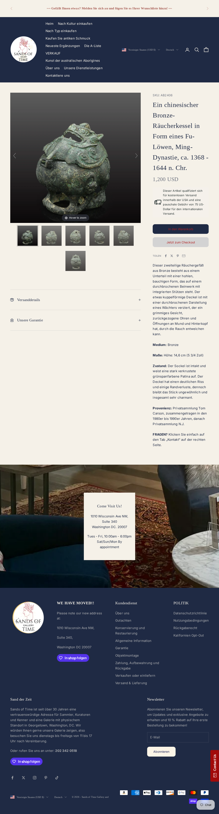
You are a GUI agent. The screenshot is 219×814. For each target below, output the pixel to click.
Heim (50, 24)
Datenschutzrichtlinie (190, 613)
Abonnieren (161, 751)
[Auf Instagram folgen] (35, 778)
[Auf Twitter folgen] (23, 778)
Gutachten (123, 620)
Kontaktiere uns (58, 75)
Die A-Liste (92, 46)
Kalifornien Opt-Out (188, 635)
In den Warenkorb (180, 229)
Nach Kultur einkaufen (75, 24)
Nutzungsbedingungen (191, 620)
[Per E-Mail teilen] (183, 256)
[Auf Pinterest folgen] (46, 778)
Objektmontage (127, 655)
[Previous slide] (14, 155)
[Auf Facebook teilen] (165, 256)
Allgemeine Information (133, 641)
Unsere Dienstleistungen (83, 68)
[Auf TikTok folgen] (57, 778)
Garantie (121, 648)
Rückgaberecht (185, 628)
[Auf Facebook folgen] (12, 778)
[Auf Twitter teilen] (171, 256)
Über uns (53, 68)
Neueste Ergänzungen (63, 46)
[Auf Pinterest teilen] (177, 256)
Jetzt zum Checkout (181, 242)
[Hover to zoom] (75, 157)
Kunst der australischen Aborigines (73, 61)
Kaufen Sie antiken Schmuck (68, 38)
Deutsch (170, 49)
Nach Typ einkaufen (61, 31)
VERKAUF (53, 53)
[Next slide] (136, 155)
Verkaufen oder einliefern (135, 675)
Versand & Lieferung (131, 683)
